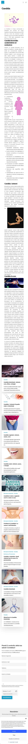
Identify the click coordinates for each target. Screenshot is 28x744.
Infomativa (17, 686)
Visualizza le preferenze (14, 738)
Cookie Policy (12, 742)
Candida (5, 379)
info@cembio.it (16, 652)
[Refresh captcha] (16, 691)
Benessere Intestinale (8, 493)
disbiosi (16, 141)
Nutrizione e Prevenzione (9, 554)
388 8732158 (18, 650)
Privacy (16, 742)
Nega (14, 735)
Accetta (14, 731)
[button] (26, 718)
